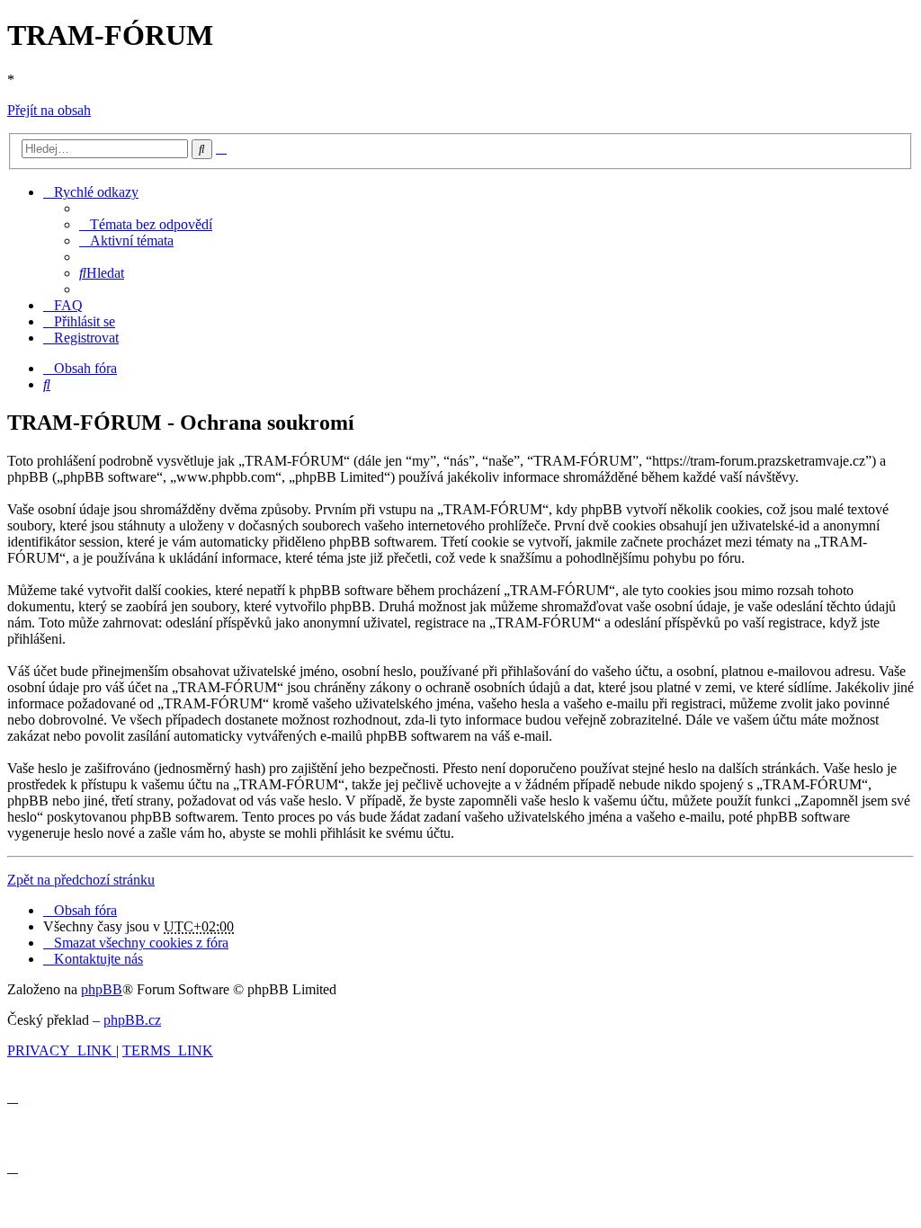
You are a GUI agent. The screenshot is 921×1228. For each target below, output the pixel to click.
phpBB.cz (132, 1020)
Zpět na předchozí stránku (81, 879)
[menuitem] (145, 224)
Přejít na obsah (49, 110)
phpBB (101, 989)
